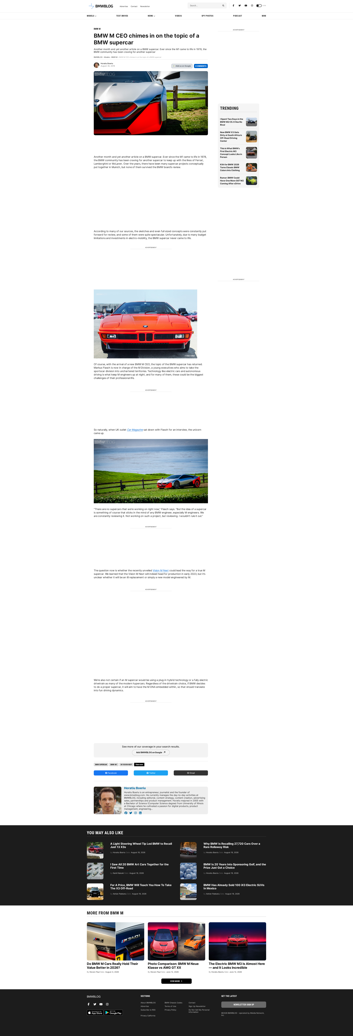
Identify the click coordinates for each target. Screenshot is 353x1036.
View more (175, 981)
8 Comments (200, 66)
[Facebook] (233, 5)
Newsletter (145, 6)
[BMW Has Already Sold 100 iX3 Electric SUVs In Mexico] (188, 884)
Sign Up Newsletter (197, 1006)
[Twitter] (239, 5)
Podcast (237, 16)
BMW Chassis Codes (173, 1003)
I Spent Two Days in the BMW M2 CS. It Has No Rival (231, 122)
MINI (264, 16)
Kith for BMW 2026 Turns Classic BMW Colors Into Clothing (230, 167)
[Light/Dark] (259, 5)
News (150, 16)
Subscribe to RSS (148, 1010)
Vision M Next (161, 570)
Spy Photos (207, 16)
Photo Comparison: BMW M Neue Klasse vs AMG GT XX (173, 966)
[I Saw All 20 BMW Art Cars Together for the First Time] (95, 864)
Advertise (124, 6)
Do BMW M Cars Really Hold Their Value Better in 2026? (112, 966)
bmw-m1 (113, 764)
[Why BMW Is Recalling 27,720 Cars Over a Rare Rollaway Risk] (188, 843)
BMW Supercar (101, 764)
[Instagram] (252, 5)
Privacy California (148, 1015)
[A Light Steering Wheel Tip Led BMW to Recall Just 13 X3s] (95, 843)
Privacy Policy (170, 1010)
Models (90, 16)
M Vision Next (126, 764)
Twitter (152, 773)
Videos (178, 16)
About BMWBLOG (148, 1003)
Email (192, 773)
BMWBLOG (98, 57)
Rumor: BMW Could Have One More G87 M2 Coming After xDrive (232, 180)
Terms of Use (170, 1006)
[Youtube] (245, 5)
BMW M (97, 29)
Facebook (112, 773)
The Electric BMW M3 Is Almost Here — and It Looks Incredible (237, 966)
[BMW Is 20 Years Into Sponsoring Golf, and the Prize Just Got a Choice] (188, 864)
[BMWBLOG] (109, 996)
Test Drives (122, 16)
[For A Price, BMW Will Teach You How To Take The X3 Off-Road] (95, 884)
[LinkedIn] (140, 813)
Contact (134, 6)
